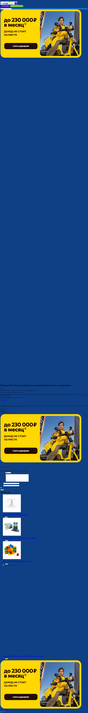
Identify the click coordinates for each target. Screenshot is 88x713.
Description (5, 399)
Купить (6, 517)
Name (1, 483)
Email (1, 485)
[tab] (45, 399)
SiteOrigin (3, 709)
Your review (3, 481)
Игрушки (5, 58)
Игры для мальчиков (12, 58)
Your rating (2, 472)
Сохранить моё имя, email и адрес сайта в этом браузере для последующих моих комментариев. (21, 487)
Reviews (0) (5, 400)
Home (1, 58)
